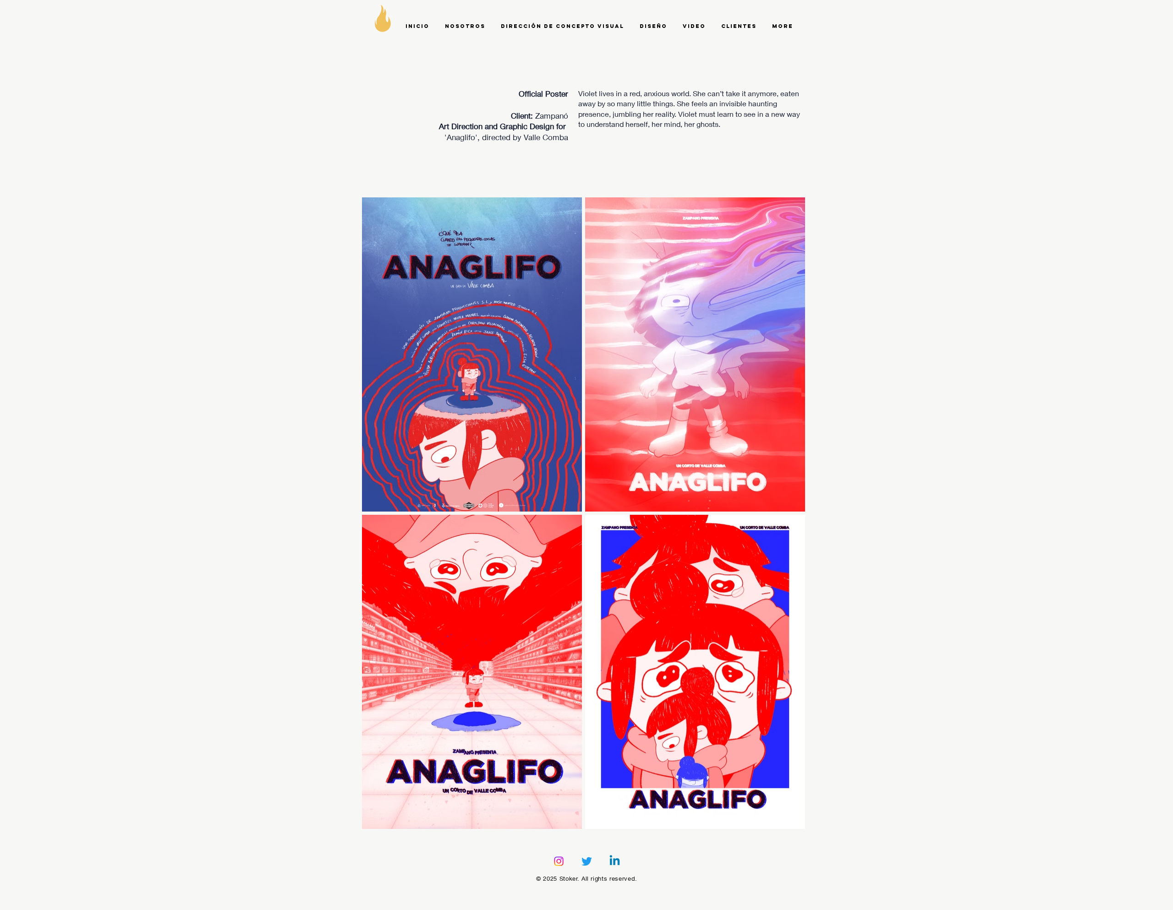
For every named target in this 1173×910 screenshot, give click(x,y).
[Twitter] (587, 861)
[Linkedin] (614, 861)
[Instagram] (559, 861)
